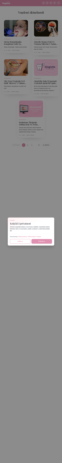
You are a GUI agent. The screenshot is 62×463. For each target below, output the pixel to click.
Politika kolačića (32, 236)
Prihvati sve (41, 241)
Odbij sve (20, 241)
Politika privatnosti (22, 236)
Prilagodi (38, 236)
